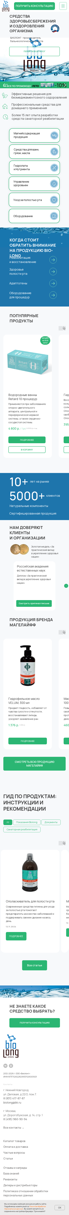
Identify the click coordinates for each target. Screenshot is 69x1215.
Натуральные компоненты (29, 506)
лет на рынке (39, 481)
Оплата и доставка (15, 1147)
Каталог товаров (14, 1141)
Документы (51, 822)
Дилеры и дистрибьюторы (20, 1185)
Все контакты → (13, 1127)
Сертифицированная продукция (32, 513)
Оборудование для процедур (20, 295)
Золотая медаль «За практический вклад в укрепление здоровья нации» (44, 551)
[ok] (11, 1066)
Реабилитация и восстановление (22, 260)
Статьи (8, 1158)
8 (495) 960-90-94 (15, 1119)
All (8, 822)
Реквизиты (10, 1179)
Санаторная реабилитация (22, 829)
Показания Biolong (26, 822)
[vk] (5, 1066)
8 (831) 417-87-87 (14, 1098)
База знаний (11, 1173)
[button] (34, 6)
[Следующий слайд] (66, 586)
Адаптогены (18, 283)
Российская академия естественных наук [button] (32, 568)
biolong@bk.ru (12, 1102)
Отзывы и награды (15, 1168)
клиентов (53, 495)
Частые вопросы (14, 1152)
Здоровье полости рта (18, 271)
